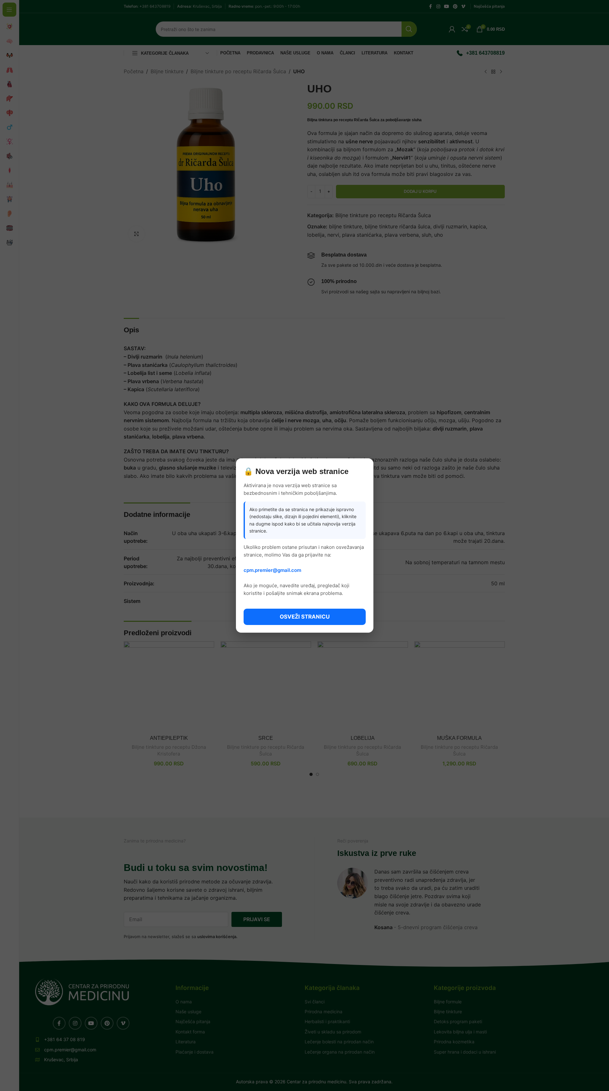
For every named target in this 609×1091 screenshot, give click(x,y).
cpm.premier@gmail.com (272, 570)
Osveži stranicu (305, 616)
